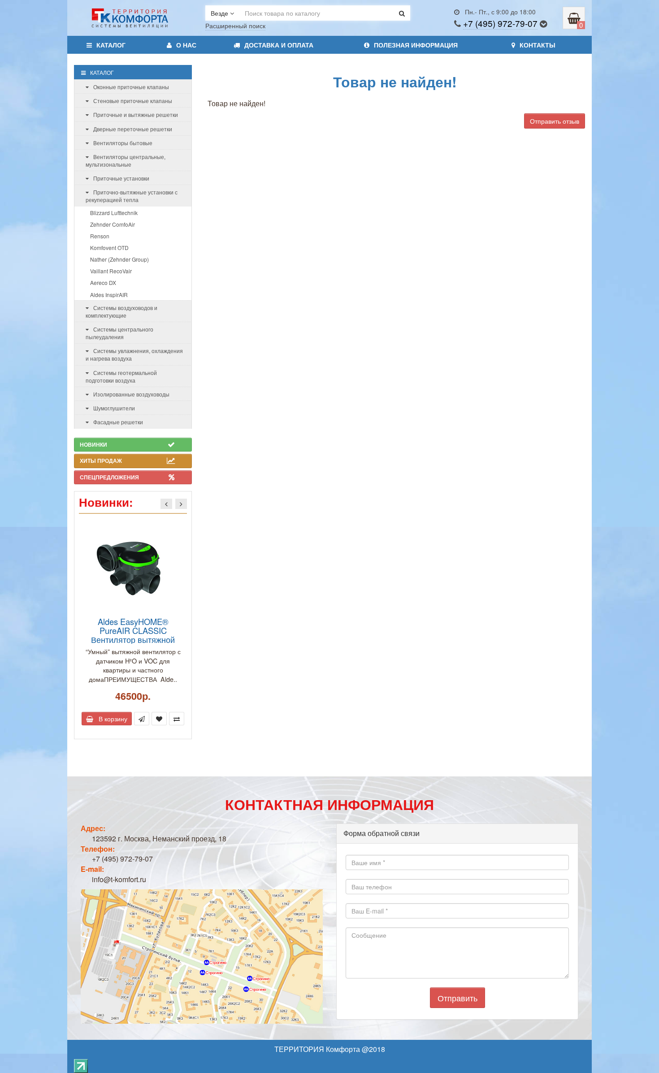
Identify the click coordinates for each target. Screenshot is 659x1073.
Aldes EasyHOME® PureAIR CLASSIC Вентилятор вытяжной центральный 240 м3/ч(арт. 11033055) (133, 640)
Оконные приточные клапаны (131, 86)
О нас (186, 44)
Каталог (111, 44)
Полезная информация (416, 44)
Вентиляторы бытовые (122, 143)
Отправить (457, 998)
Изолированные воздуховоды (131, 394)
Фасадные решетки (118, 422)
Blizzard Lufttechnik (114, 212)
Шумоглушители (114, 408)
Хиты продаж (101, 461)
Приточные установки (121, 178)
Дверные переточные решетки (132, 129)
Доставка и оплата (278, 44)
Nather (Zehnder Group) (119, 259)
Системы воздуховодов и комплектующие (121, 311)
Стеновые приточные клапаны (132, 100)
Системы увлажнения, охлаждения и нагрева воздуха (134, 354)
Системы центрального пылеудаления (119, 332)
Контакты (537, 44)
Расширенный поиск (235, 25)
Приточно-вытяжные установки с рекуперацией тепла (132, 195)
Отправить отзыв (554, 120)
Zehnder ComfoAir (112, 224)
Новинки (93, 444)
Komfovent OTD (109, 247)
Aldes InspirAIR (109, 294)
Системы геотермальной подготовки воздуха (121, 376)
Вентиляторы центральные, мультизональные (125, 160)
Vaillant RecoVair (111, 271)
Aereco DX (103, 282)
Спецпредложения (109, 477)
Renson (99, 236)
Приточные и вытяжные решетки (135, 114)
